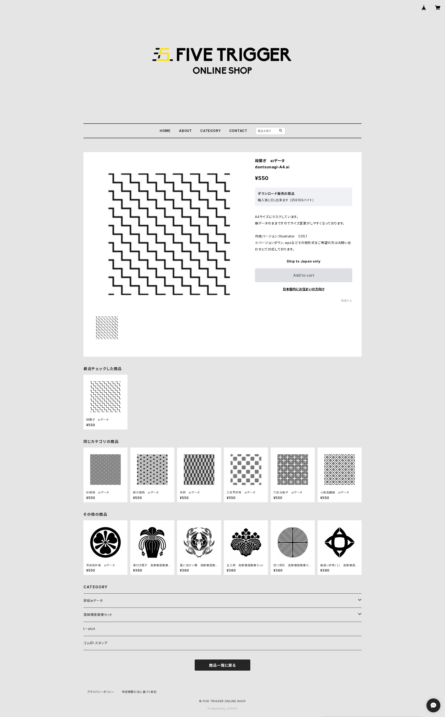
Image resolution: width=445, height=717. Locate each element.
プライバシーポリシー (100, 692)
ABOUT (185, 131)
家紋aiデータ (93, 600)
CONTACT (238, 131)
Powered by (217, 708)
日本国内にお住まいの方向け (303, 289)
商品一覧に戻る (222, 665)
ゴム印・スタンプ (95, 643)
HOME (165, 131)
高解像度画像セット (98, 615)
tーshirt (89, 629)
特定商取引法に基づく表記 (139, 692)
